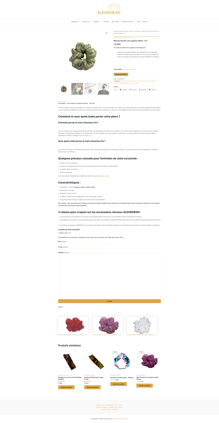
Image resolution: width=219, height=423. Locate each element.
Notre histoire (106, 409)
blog (89, 135)
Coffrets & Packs (127, 21)
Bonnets (96, 21)
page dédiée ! (105, 176)
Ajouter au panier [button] (66, 387)
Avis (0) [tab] (92, 103)
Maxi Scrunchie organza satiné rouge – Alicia (70, 334)
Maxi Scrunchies (124, 31)
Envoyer (109, 301)
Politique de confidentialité (104, 405)
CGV (116, 405)
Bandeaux (74, 21)
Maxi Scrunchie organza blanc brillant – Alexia (140, 334)
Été (115, 36)
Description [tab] (62, 103)
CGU (120, 405)
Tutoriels (115, 409)
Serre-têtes (115, 21)
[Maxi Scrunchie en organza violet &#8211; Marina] (109, 325)
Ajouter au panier (121, 74)
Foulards (106, 21)
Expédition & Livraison (115, 407)
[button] (78, 21)
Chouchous (85, 21)
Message (63, 252)
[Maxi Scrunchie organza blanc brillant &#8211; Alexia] (143, 325)
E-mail (63, 247)
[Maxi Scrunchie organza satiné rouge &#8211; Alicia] (74, 325)
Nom (62, 241)
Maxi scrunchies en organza (138, 31)
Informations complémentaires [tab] (77, 103)
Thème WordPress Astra (120, 419)
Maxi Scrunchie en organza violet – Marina (104, 334)
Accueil (116, 31)
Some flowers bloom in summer (124, 38)
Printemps (156, 36)
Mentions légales (101, 407)
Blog (138, 21)
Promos (145, 21)
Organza (149, 36)
